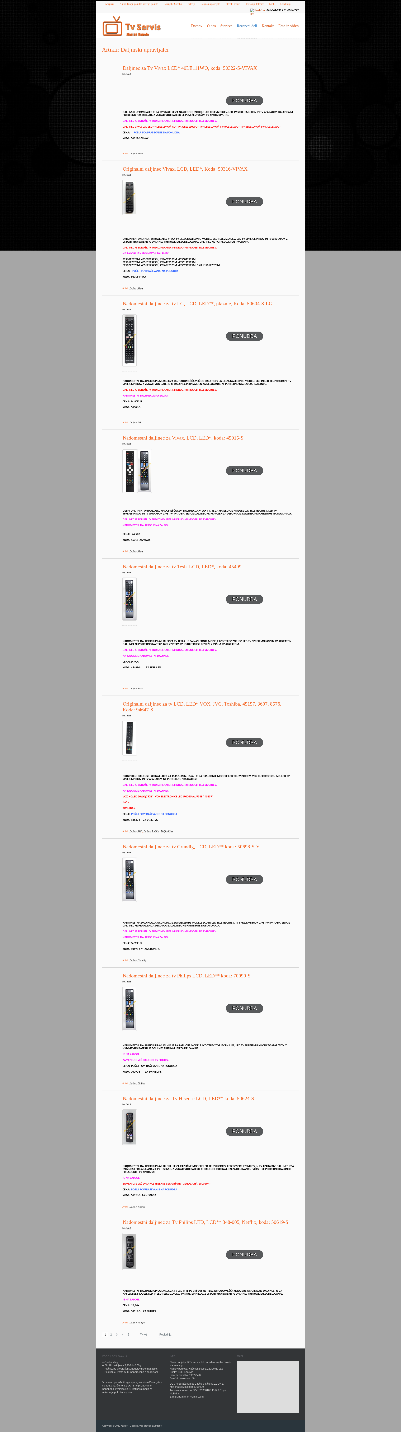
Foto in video (288, 26)
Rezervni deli (247, 26)
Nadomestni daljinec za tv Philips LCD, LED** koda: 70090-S (186, 975)
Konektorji (285, 4)
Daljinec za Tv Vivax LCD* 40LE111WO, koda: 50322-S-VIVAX (190, 68)
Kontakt (268, 26)
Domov (196, 26)
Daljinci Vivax (136, 153)
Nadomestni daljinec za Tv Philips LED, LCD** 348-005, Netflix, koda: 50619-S (205, 1222)
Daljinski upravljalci (210, 4)
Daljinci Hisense (137, 1206)
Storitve (226, 26)
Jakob (128, 74)
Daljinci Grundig (137, 960)
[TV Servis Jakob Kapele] (131, 26)
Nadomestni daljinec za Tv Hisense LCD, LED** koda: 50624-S (188, 1098)
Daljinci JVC (135, 831)
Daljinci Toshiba (151, 831)
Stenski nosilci (233, 4)
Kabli (271, 4)
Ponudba (244, 100)
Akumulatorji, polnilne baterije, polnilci (139, 4)
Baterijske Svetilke (173, 4)
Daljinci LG (135, 422)
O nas (211, 26)
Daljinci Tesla (136, 688)
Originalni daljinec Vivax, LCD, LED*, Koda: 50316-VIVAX (185, 169)
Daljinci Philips (137, 1083)
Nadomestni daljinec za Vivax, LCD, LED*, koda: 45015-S (183, 438)
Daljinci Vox (167, 831)
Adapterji (109, 4)
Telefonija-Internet (255, 4)
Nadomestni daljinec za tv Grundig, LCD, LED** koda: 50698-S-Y (191, 846)
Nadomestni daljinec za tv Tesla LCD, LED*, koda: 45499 (182, 566)
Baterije (191, 4)
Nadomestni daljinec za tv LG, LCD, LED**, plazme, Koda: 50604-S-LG (197, 303)
